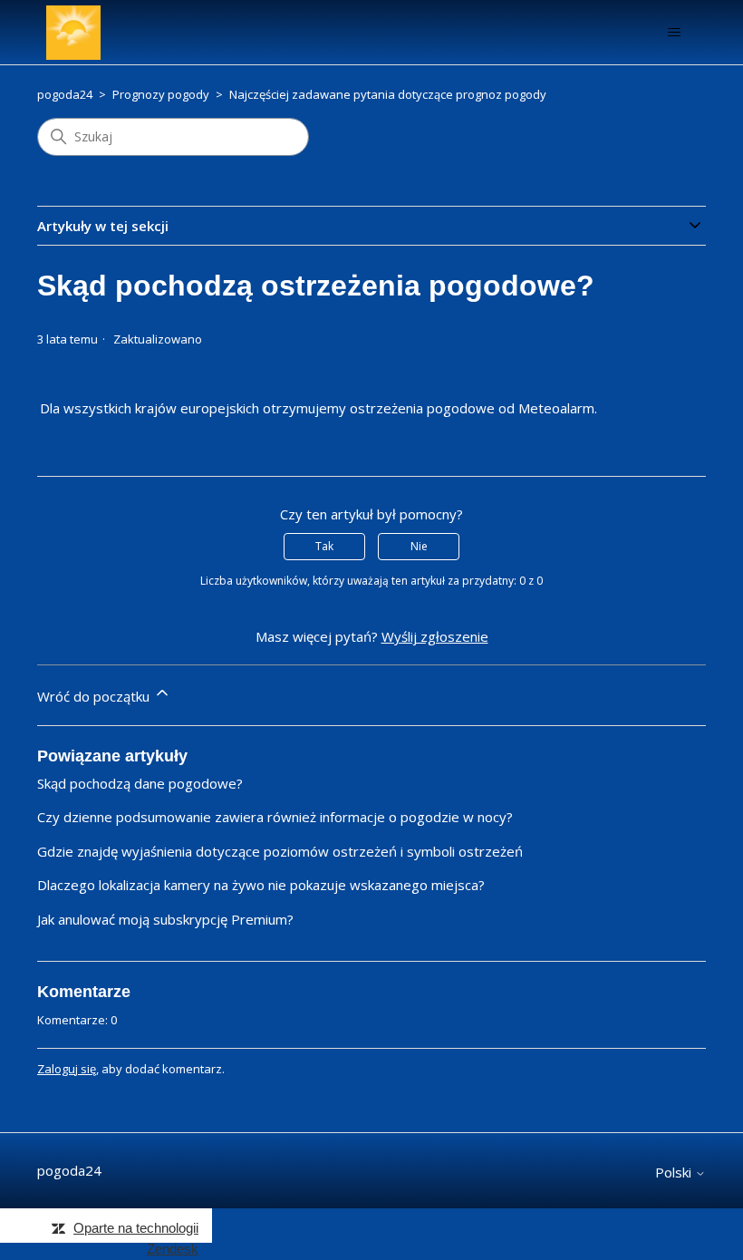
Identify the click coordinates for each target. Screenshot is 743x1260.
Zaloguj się (66, 1069)
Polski (675, 1172)
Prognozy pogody (160, 94)
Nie (419, 546)
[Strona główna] (73, 32)
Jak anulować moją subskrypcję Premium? (165, 919)
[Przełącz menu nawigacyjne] (674, 32)
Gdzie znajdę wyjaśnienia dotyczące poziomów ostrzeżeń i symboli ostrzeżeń (280, 851)
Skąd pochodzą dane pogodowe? (140, 783)
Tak (324, 546)
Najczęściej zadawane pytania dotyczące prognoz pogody (387, 94)
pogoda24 (64, 94)
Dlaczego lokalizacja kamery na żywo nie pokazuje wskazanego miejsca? (261, 885)
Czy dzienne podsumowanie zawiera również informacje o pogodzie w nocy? (275, 817)
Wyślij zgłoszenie (434, 636)
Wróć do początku (95, 696)
